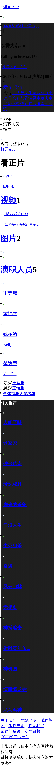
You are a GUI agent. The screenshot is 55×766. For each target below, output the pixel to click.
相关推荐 (9, 403)
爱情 (7, 87)
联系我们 (36, 726)
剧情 (18, 87)
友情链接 (32, 731)
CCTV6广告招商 (15, 737)
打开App (8, 149)
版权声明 (16, 726)
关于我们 (9, 720)
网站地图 (28, 720)
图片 (9, 238)
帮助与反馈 (11, 731)
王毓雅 (18, 382)
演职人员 (17, 269)
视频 (9, 200)
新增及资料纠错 (21, 25)
